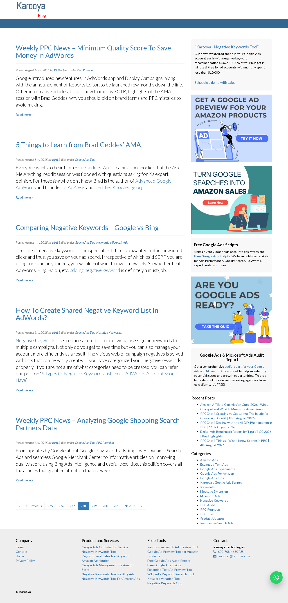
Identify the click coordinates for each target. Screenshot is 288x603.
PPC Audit (207, 505)
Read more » (24, 114)
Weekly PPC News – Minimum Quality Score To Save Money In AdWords (93, 51)
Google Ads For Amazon (217, 473)
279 (94, 506)
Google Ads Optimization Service (105, 547)
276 (61, 506)
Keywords (102, 242)
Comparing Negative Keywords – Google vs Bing (87, 227)
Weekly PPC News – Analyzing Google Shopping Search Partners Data (98, 424)
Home (20, 556)
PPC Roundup (85, 70)
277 (72, 506)
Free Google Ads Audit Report (168, 560)
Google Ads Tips (85, 159)
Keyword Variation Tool (163, 578)
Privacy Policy (25, 560)
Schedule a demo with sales (215, 82)
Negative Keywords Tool (99, 551)
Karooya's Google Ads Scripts (221, 482)
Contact (21, 551)
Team (20, 547)
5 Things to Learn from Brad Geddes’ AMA (78, 145)
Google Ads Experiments (217, 469)
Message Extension (214, 491)
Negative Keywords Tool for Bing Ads (108, 574)
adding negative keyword (95, 270)
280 (105, 506)
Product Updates (212, 518)
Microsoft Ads (119, 242)
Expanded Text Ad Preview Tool (170, 569)
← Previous (34, 506)
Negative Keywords (108, 332)
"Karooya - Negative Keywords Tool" (227, 46)
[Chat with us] (276, 577)
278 (83, 506)
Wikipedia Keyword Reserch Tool (170, 574)
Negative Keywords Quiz (164, 583)
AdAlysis (77, 187)
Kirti (57, 70)
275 (50, 506)
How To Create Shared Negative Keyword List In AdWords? (87, 314)
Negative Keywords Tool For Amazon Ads (111, 578)
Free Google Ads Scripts (212, 256)
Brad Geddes (88, 167)
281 (116, 506)
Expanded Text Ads (214, 464)
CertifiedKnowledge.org (119, 187)
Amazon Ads (209, 460)
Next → (130, 506)
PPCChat (207, 514)
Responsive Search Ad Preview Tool (172, 547)
